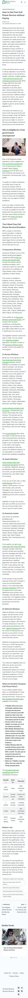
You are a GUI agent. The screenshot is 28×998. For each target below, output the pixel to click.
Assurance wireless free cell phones (13, 879)
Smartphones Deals (8, 9)
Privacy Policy (14, 976)
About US (7, 973)
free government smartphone (12, 164)
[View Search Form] (21, 2)
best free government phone (11, 887)
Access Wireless (10, 433)
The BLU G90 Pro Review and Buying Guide (21, 908)
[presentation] (14, 937)
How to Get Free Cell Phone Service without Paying (13, 895)
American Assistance (9, 588)
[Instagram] (18, 991)
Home (22, 973)
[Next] (24, 942)
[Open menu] (25, 2)
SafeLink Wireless (12, 628)
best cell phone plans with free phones (12, 883)
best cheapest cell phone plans (12, 699)
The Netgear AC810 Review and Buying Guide (7, 909)
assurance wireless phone (14, 345)
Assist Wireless (7, 483)
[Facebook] (18, 987)
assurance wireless (12, 340)
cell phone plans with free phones (12, 891)
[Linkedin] (18, 994)
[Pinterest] (21, 991)
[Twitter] (21, 987)
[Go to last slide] (4, 942)
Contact (15, 973)
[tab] (12, 957)
